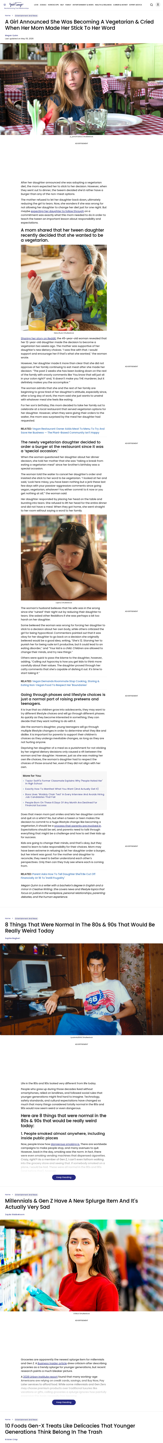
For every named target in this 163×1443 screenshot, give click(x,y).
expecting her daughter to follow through (57, 211)
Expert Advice (135, 5)
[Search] (151, 4)
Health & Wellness (103, 5)
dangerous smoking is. (65, 1144)
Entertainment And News (26, 15)
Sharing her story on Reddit (38, 338)
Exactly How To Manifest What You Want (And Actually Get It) (62, 789)
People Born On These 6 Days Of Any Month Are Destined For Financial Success (61, 804)
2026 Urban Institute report (40, 1377)
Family (68, 5)
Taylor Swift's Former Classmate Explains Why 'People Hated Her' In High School (64, 782)
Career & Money (120, 5)
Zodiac (43, 5)
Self (62, 5)
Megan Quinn (11, 35)
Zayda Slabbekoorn (15, 1214)
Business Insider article (52, 1363)
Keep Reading (63, 1177)
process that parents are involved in (77, 826)
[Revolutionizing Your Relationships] (16, 4)
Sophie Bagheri (12, 938)
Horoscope (53, 5)
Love (36, 5)
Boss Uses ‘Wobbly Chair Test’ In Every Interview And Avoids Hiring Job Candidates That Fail (64, 795)
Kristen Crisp (11, 1439)
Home (7, 15)
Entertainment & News (83, 5)
